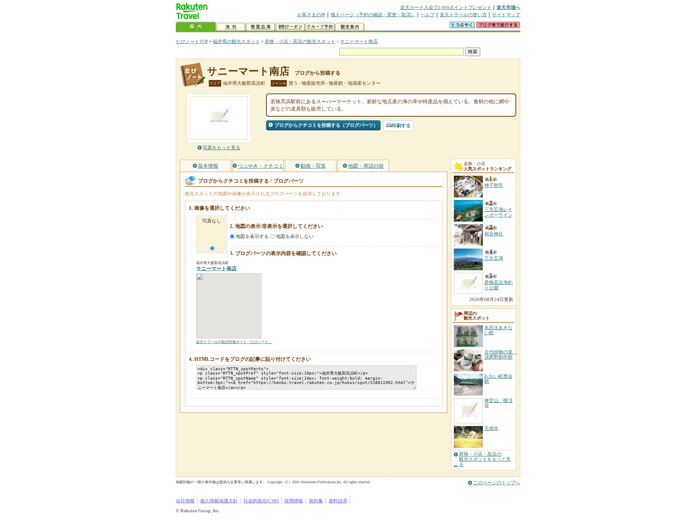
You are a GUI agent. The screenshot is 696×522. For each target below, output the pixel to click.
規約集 (316, 501)
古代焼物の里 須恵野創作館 (500, 354)
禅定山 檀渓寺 (498, 403)
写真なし (211, 221)
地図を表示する (252, 236)
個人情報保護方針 (219, 501)
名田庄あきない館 (498, 330)
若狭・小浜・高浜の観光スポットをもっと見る (485, 459)
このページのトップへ (496, 482)
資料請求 (337, 501)
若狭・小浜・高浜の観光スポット (300, 41)
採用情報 (293, 501)
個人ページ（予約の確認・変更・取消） (373, 14)
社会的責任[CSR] (261, 501)
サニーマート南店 (359, 41)
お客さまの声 (311, 14)
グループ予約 (320, 27)
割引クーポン (290, 27)
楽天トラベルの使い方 (463, 14)
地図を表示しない (295, 236)
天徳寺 (491, 428)
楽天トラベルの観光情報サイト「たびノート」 (234, 342)
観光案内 (349, 27)
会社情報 (185, 501)
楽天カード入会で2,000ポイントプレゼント (446, 7)
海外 (230, 27)
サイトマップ (506, 14)
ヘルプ (427, 14)
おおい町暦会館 (498, 378)
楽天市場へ (508, 7)
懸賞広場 (260, 27)
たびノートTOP (192, 41)
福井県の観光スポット (236, 41)
